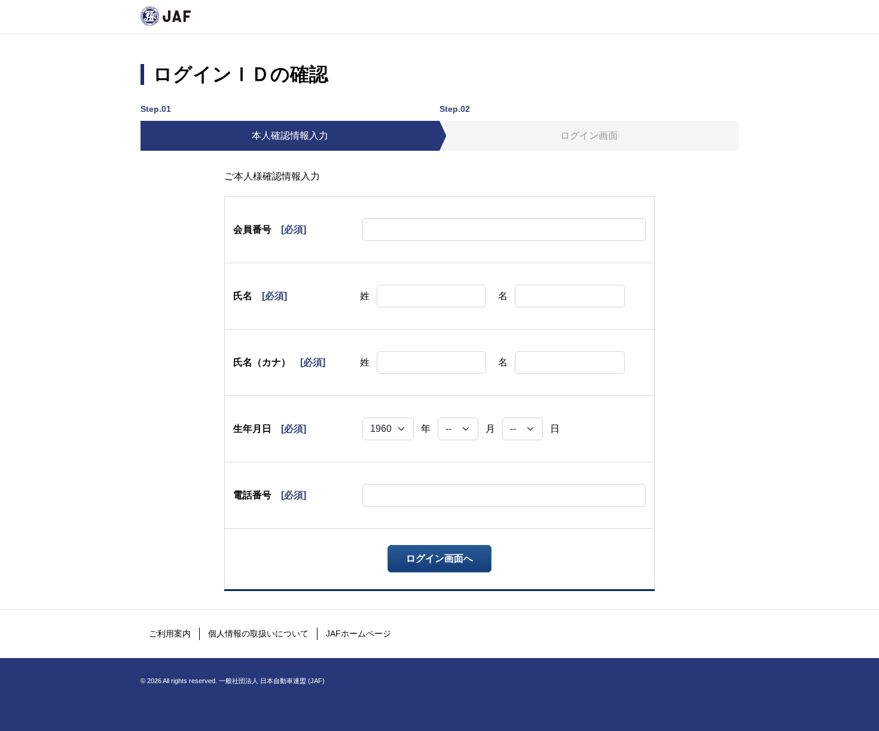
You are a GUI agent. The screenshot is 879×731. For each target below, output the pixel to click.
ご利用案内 (170, 633)
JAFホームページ (358, 633)
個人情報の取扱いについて (258, 633)
